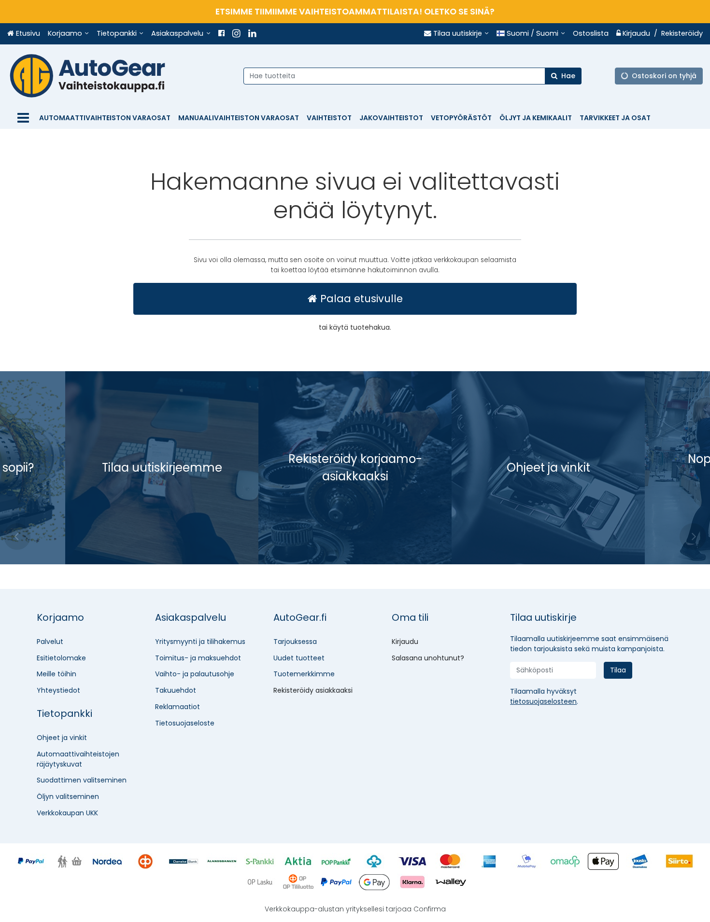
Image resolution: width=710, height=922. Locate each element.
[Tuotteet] (23, 118)
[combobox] (412, 75)
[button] (543, 701)
